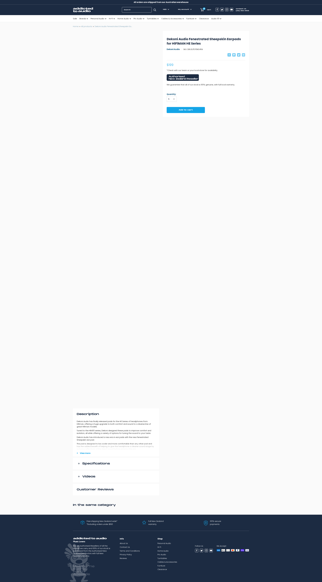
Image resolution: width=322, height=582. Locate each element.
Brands (82, 18)
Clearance (204, 18)
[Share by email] (243, 55)
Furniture (190, 18)
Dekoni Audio (173, 49)
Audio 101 (215, 18)
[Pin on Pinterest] (234, 55)
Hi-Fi (111, 18)
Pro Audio (138, 18)
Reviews (123, 558)
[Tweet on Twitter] (238, 55)
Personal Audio (97, 18)
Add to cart (186, 110)
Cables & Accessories (171, 18)
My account (184, 9)
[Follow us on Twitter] (222, 10)
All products (86, 26)
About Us (124, 543)
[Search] (155, 10)
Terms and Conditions (130, 551)
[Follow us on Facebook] (217, 10)
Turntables (152, 18)
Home (76, 26)
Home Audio (123, 18)
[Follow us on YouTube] (231, 10)
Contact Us (125, 547)
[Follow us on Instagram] (227, 10)
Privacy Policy (126, 554)
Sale (75, 18)
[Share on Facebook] (229, 55)
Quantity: (171, 94)
